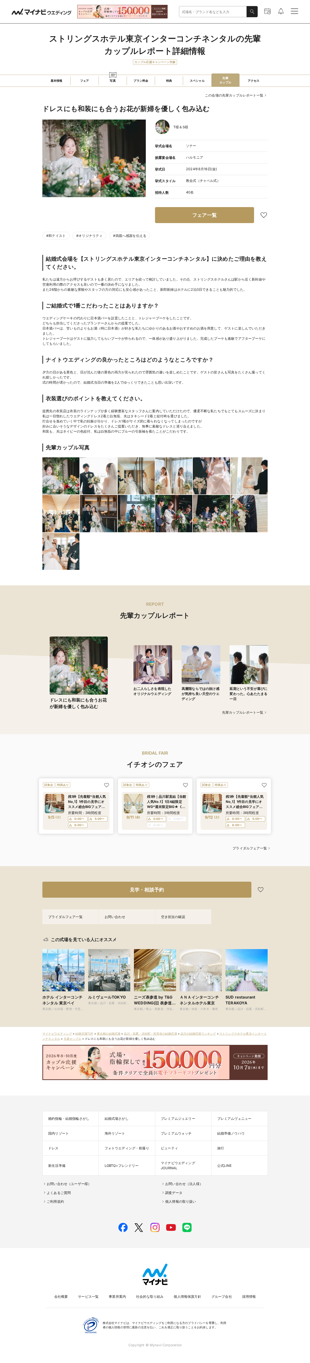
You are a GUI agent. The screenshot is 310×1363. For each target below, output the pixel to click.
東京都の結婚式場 (108, 1033)
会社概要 (61, 1296)
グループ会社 (221, 1296)
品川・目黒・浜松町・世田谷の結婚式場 (150, 1033)
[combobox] (213, 11)
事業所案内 (117, 1296)
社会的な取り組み (149, 1296)
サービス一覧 (88, 1296)
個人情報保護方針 (187, 1296)
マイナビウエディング (57, 1033)
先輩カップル (72, 1038)
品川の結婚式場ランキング (198, 1033)
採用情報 (249, 1296)
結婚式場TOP (84, 1033)
